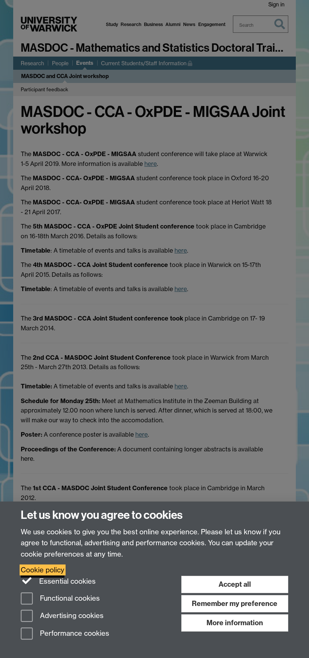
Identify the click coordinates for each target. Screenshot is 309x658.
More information (235, 622)
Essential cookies (66, 581)
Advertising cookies (71, 616)
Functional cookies (69, 598)
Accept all (235, 584)
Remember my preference (234, 603)
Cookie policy (42, 570)
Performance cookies (73, 633)
